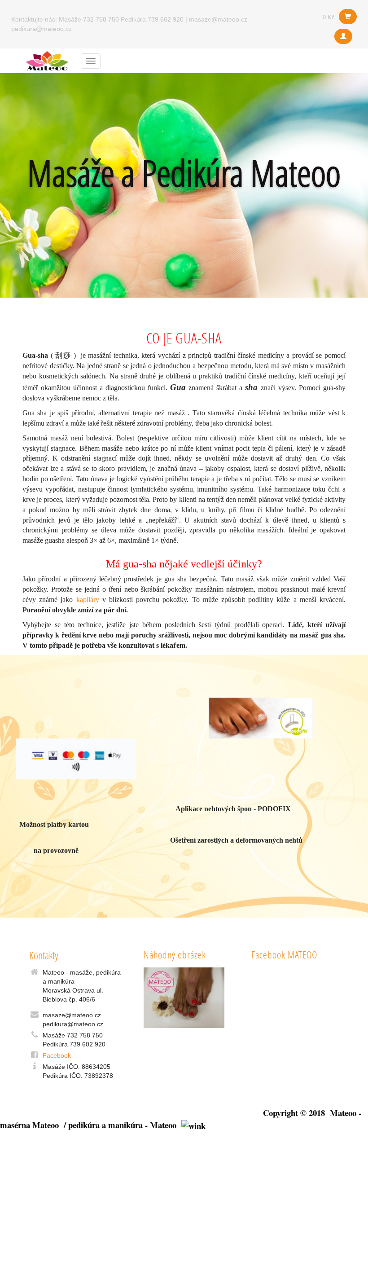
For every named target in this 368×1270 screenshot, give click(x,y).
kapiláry (87, 599)
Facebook (57, 1055)
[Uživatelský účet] (343, 36)
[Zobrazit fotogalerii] (184, 997)
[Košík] (348, 16)
